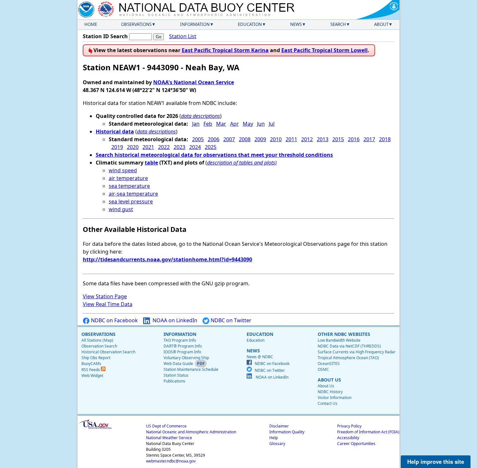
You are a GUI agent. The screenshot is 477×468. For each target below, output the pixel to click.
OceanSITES (329, 363)
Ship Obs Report (95, 357)
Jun (261, 123)
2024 (195, 147)
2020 (133, 147)
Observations (136, 24)
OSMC (323, 369)
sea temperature (129, 185)
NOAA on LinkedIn (174, 320)
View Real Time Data (107, 304)
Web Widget (92, 375)
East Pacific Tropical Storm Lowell (324, 50)
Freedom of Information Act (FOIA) (368, 432)
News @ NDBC (260, 357)
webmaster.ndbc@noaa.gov (171, 461)
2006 (213, 139)
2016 (354, 139)
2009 (260, 139)
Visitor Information (334, 397)
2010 (276, 139)
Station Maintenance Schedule (191, 369)
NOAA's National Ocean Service (193, 82)
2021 (148, 147)
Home (90, 24)
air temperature (128, 178)
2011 (291, 139)
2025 (210, 147)
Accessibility (348, 437)
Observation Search (99, 346)
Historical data (115, 131)
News (296, 24)
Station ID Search (105, 36)
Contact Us (327, 403)
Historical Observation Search (108, 352)
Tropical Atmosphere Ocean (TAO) (348, 357)
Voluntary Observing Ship (186, 357)
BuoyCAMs (91, 363)
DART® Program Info (183, 346)
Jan (196, 123)
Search (338, 24)
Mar (221, 123)
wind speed (123, 170)
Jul (272, 123)
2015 (338, 139)
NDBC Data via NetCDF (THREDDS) (349, 346)
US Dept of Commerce (166, 426)
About (381, 24)
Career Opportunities (356, 443)
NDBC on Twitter (230, 320)
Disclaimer (279, 426)
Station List (182, 36)
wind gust (121, 209)
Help (273, 437)
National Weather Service (169, 437)
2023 (179, 147)
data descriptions (200, 116)
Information (195, 24)
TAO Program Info (180, 340)
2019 (117, 147)
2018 (385, 139)
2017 (369, 139)
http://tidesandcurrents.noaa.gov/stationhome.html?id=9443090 (167, 259)
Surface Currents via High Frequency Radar (357, 352)
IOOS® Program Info (182, 352)
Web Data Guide (178, 363)
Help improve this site (435, 461)
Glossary (277, 443)
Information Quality (286, 432)
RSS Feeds (91, 369)
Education (250, 24)
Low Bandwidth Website (339, 340)
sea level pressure (131, 201)
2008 (245, 139)
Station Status (176, 375)
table (151, 162)
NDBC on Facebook (114, 320)
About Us (326, 386)
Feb (207, 123)
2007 (229, 139)
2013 (322, 139)
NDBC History (330, 391)
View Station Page (105, 296)
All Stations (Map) (97, 340)
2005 (198, 139)
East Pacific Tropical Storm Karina (225, 50)
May (248, 123)
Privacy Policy (349, 426)
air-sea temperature (133, 193)
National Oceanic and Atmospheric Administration (191, 432)
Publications (174, 381)
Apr (234, 123)
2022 (164, 147)
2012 (307, 139)
